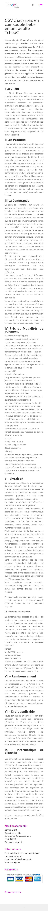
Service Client (11, 830)
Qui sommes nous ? (13, 856)
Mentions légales (12, 862)
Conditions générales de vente (18, 859)
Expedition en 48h (13, 833)
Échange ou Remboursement (18, 836)
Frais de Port (10, 839)
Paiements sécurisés (14, 842)
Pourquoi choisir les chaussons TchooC (22, 853)
